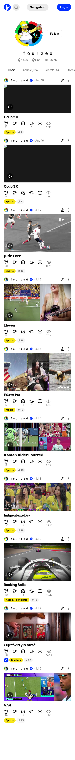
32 (28, 660)
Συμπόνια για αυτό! (20, 645)
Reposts (52, 70)
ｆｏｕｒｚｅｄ (19, 80)
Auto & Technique (16, 599)
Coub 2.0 (11, 117)
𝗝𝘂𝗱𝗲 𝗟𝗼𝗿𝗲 (12, 256)
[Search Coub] (16, 7)
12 (20, 271)
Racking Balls (15, 585)
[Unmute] (10, 107)
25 (20, 720)
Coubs (30, 70)
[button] (6, 123)
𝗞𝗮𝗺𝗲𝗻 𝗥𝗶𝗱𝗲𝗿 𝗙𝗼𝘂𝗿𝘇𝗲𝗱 (23, 455)
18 (20, 340)
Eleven (9, 325)
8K (36, 60)
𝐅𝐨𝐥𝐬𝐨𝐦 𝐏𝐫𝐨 (12, 395)
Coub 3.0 (11, 186)
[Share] (62, 80)
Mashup (16, 660)
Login (64, 7)
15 (20, 409)
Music (9, 409)
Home (12, 70)
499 (23, 60)
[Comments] (23, 123)
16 (34, 599)
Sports (10, 132)
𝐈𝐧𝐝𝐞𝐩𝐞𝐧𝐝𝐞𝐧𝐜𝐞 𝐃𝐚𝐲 (17, 515)
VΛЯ (7, 705)
